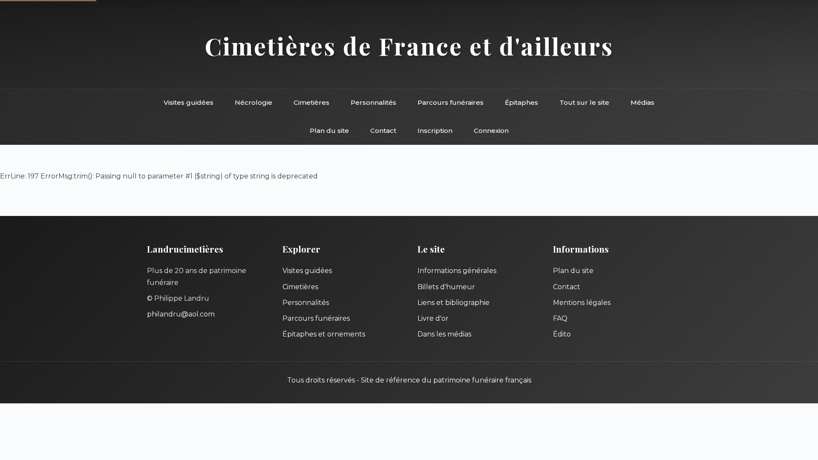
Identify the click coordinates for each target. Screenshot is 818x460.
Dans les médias (444, 334)
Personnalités (373, 102)
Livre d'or (433, 318)
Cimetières (311, 102)
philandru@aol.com (181, 314)
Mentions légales (582, 303)
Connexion (491, 130)
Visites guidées (188, 102)
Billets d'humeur (446, 287)
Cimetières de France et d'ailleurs (409, 46)
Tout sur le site (584, 102)
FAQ (560, 318)
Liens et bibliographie (454, 303)
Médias (642, 102)
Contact (383, 130)
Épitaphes (521, 102)
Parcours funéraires (451, 102)
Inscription (435, 130)
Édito (562, 334)
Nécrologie (253, 102)
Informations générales (457, 271)
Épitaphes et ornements (323, 334)
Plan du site (329, 130)
